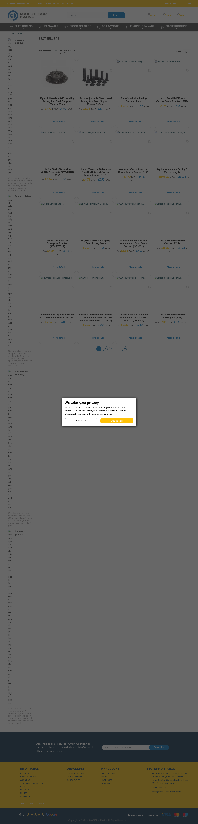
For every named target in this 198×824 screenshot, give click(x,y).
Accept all (117, 420)
